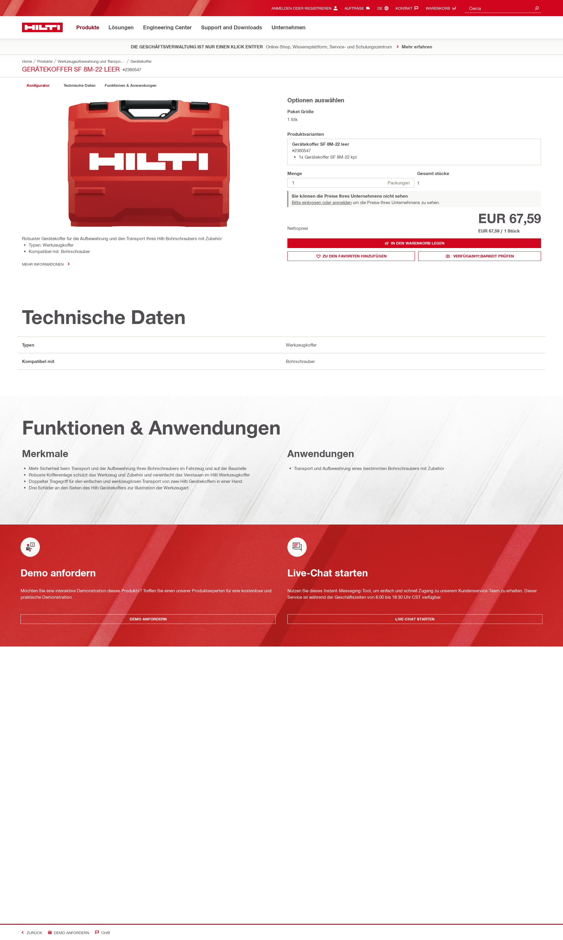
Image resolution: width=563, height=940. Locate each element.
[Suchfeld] (537, 8)
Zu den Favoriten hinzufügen (355, 256)
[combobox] (503, 8)
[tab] (38, 85)
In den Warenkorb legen (418, 243)
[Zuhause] (42, 27)
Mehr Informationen (43, 264)
